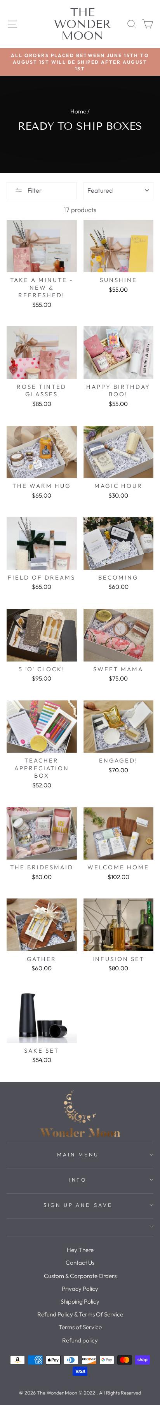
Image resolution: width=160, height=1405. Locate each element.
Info (78, 1180)
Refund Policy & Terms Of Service (80, 1314)
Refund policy (80, 1340)
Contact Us (80, 1262)
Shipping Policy (80, 1301)
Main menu (78, 1154)
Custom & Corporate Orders (80, 1276)
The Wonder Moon (82, 24)
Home (78, 111)
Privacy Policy (80, 1288)
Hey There (80, 1250)
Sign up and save (78, 1205)
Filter (34, 190)
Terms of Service (80, 1327)
